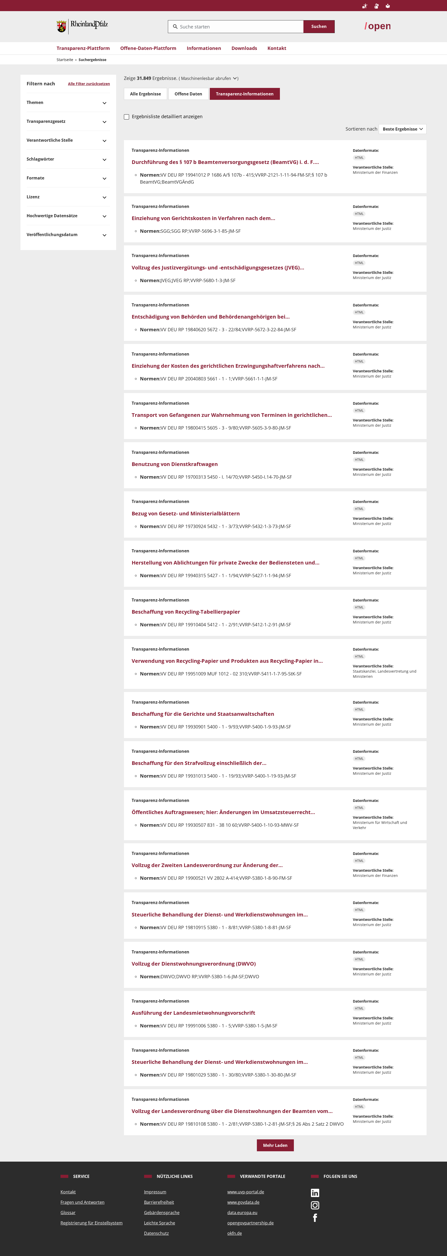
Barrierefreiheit (159, 1202)
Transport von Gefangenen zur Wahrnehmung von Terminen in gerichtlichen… (232, 414)
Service (81, 1176)
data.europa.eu (242, 1212)
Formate (35, 178)
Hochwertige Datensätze (52, 216)
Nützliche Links (174, 1176)
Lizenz (33, 197)
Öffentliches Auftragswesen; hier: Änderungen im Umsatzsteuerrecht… (223, 812)
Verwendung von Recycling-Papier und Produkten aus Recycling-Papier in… (227, 660)
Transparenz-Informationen (245, 94)
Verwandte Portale (262, 1176)
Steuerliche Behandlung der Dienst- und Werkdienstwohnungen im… (220, 914)
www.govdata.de (243, 1202)
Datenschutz (156, 1233)
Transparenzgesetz (46, 121)
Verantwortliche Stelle (50, 140)
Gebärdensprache (162, 1212)
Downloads (244, 48)
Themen (35, 102)
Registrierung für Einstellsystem (92, 1223)
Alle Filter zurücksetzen (89, 83)
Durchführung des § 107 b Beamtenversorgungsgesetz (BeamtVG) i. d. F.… (225, 162)
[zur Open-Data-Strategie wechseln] (377, 26)
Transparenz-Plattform (83, 48)
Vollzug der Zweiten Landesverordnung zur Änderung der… (207, 865)
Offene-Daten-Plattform (148, 48)
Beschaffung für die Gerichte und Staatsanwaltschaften (203, 713)
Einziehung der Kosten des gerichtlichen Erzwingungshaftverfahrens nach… (228, 365)
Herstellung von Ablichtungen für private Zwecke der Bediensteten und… (225, 562)
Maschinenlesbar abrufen (206, 78)
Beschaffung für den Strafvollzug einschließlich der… (199, 762)
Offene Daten (188, 94)
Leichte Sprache (159, 1223)
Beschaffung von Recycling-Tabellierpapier (186, 611)
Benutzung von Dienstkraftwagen (175, 464)
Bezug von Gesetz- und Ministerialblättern (186, 513)
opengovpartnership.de (250, 1223)
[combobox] (235, 26)
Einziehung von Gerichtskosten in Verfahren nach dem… (203, 218)
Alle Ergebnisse (145, 94)
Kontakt (276, 48)
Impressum (155, 1192)
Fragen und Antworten (83, 1202)
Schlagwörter (40, 159)
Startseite (65, 59)
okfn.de (234, 1233)
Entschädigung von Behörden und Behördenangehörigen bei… (211, 316)
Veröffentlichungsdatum (52, 234)
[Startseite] (82, 26)
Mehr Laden (275, 1145)
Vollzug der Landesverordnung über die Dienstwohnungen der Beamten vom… (232, 1111)
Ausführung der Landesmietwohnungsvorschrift (193, 1012)
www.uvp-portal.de (245, 1192)
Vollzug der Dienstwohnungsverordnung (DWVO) (194, 963)
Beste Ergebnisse (400, 129)
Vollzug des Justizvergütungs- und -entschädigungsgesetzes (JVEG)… (218, 267)
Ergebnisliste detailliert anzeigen (167, 116)
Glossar (68, 1212)
